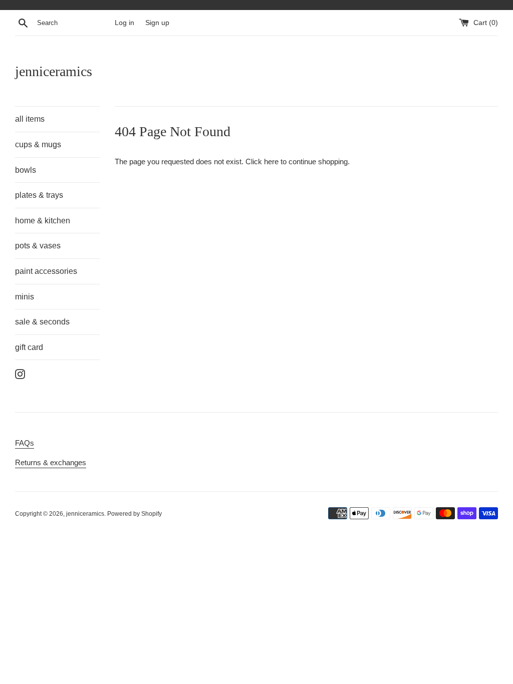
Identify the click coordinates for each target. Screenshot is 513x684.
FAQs (24, 443)
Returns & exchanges (50, 462)
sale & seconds (42, 321)
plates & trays (39, 195)
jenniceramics (53, 71)
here (271, 161)
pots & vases (38, 245)
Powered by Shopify (134, 513)
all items (30, 119)
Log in (124, 23)
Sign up (157, 23)
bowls (25, 170)
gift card (29, 347)
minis (24, 296)
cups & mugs (38, 144)
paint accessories (46, 271)
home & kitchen (42, 220)
